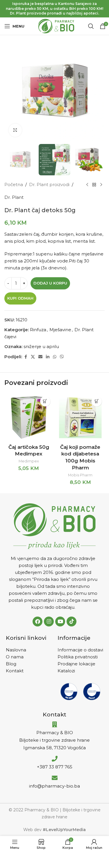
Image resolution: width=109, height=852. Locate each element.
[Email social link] (40, 357)
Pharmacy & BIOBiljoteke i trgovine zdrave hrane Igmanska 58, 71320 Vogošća (54, 740)
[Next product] (101, 184)
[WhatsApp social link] (54, 357)
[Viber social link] (62, 357)
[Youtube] (60, 621)
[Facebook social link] (25, 357)
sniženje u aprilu (41, 346)
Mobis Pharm (80, 475)
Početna (13, 184)
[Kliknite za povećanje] (15, 130)
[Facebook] (37, 621)
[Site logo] (56, 25)
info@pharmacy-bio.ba (54, 786)
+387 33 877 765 (54, 767)
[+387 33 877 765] (55, 759)
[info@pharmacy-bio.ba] (55, 778)
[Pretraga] (91, 26)
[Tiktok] (71, 621)
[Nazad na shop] (94, 184)
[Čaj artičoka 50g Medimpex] (28, 417)
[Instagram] (49, 621)
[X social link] (33, 357)
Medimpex (29, 461)
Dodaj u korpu (50, 283)
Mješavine (60, 329)
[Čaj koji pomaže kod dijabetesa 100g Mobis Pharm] (80, 417)
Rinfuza (38, 329)
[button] (45, 401)
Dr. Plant (14, 197)
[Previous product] (87, 184)
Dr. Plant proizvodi (49, 184)
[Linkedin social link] (47, 357)
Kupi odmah (20, 298)
